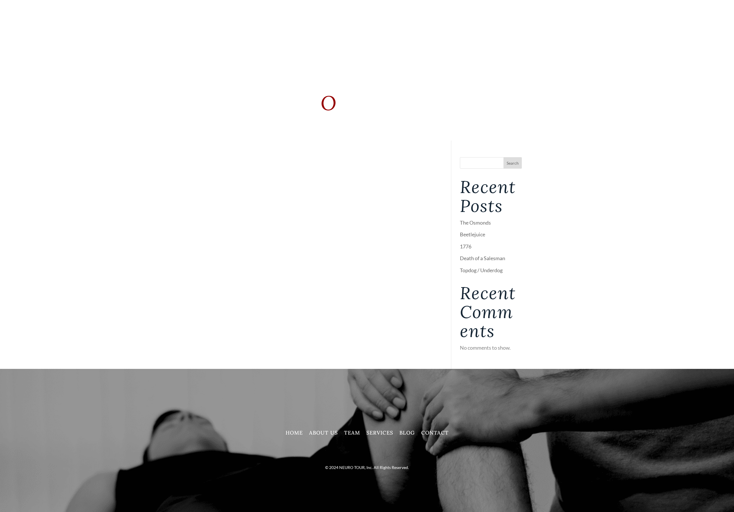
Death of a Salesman (482, 258)
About (352, 29)
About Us (323, 433)
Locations (483, 29)
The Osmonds (475, 222)
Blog (407, 433)
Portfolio (414, 29)
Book (515, 29)
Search (513, 163)
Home (294, 433)
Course (448, 29)
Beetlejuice (472, 234)
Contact (435, 433)
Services (383, 29)
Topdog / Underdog (481, 270)
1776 (465, 246)
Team (352, 433)
